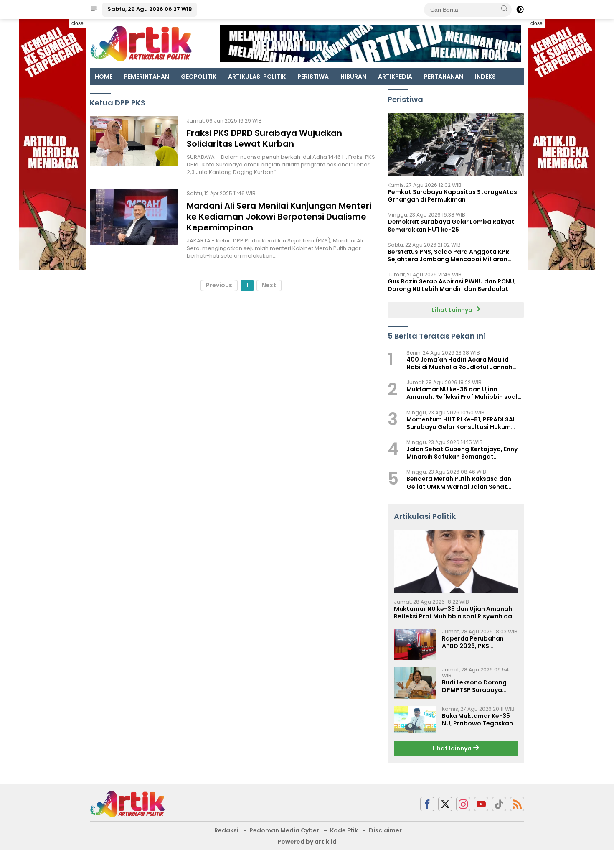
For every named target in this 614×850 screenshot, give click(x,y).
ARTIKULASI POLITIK (257, 76)
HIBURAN (353, 76)
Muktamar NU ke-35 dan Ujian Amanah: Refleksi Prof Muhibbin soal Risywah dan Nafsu (462, 393)
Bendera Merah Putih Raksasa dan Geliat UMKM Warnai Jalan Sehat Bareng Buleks (458, 482)
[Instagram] (463, 804)
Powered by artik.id (307, 841)
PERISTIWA (313, 76)
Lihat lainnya (452, 748)
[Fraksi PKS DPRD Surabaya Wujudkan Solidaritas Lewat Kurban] (134, 146)
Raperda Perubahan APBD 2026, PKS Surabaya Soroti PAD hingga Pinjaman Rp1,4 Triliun (476, 642)
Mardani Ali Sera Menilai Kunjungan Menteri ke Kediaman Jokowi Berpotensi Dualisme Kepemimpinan (279, 216)
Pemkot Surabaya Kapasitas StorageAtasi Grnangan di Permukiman (453, 195)
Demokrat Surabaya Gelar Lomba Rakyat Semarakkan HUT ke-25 (451, 225)
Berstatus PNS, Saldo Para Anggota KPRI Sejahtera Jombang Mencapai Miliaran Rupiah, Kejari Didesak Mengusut (449, 255)
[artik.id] (127, 803)
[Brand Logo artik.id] (141, 43)
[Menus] (94, 10)
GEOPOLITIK (198, 76)
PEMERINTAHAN (146, 76)
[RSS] (517, 804)
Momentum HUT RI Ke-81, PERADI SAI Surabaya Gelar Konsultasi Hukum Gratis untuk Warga (460, 423)
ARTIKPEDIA (395, 76)
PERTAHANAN (443, 76)
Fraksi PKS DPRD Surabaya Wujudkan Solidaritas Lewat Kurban (264, 138)
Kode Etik (344, 830)
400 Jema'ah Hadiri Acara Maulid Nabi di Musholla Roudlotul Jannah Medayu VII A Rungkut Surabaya (459, 363)
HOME (103, 76)
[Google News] (499, 804)
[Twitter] (445, 804)
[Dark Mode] (520, 10)
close (77, 23)
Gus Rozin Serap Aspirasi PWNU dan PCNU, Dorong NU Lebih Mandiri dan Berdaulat (452, 285)
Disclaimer (385, 830)
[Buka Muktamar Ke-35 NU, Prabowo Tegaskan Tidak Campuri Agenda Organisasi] (415, 720)
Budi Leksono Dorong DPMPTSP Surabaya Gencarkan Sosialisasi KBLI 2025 (476, 686)
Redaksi (226, 830)
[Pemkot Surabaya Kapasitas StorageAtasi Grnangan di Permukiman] (456, 144)
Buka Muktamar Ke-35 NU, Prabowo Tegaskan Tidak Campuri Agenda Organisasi (477, 719)
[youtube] (481, 804)
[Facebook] (427, 804)
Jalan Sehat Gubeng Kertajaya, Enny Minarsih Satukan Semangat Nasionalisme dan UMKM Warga (462, 452)
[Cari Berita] (504, 9)
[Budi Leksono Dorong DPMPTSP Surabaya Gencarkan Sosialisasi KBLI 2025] (415, 683)
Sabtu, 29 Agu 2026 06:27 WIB (149, 9)
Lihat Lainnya (453, 310)
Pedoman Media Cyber (284, 830)
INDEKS (485, 76)
